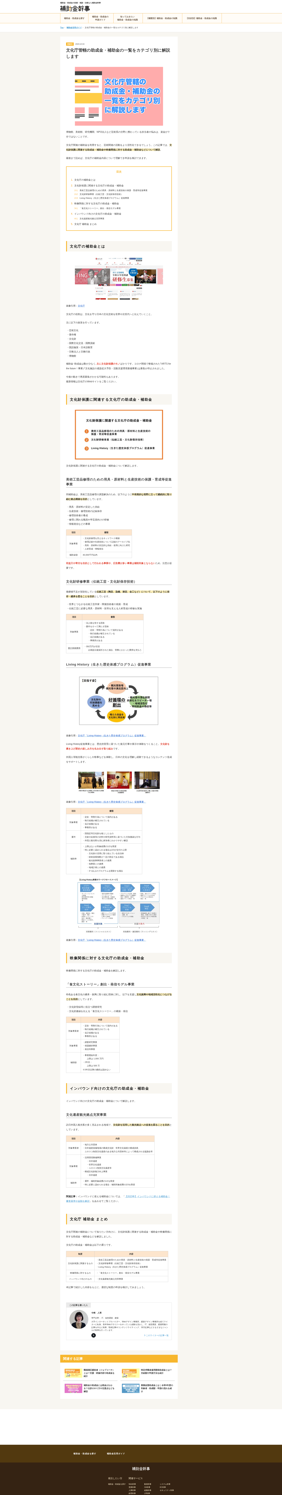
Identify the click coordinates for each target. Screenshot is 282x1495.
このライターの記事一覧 (157, 1335)
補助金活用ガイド (74, 27)
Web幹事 (132, 1484)
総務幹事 (147, 1490)
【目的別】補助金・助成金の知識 (201, 18)
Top (62, 27)
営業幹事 (132, 1487)
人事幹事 (132, 1490)
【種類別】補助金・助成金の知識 (161, 18)
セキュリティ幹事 (167, 1490)
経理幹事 (132, 1493)
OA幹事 (147, 1487)
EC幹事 (163, 1487)
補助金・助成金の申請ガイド (100, 18)
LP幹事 (147, 1493)
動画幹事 (147, 1484)
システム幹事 (165, 1484)
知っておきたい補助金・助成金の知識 (127, 18)
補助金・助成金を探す (74, 18)
